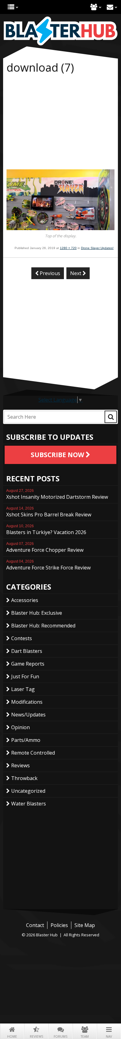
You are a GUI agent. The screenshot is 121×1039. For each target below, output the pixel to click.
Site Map (84, 925)
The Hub (11, 7)
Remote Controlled (33, 752)
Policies (59, 925)
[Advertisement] (60, 122)
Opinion (20, 727)
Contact (110, 7)
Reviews (36, 1036)
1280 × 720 (68, 248)
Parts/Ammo (25, 740)
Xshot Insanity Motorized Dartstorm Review (57, 494)
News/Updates (28, 714)
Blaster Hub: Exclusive (36, 612)
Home (12, 1036)
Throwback (24, 778)
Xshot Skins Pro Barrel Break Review (48, 512)
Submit (111, 417)
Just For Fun (25, 676)
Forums (60, 1036)
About (94, 7)
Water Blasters (28, 803)
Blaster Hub (60, 31)
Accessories (24, 600)
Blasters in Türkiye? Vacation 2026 (46, 530)
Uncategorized (28, 790)
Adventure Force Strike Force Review (48, 565)
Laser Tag (23, 689)
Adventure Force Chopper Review (44, 547)
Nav (109, 1036)
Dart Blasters (26, 651)
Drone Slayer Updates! (97, 248)
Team (85, 1036)
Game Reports (27, 663)
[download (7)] (60, 228)
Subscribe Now (58, 454)
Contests (21, 638)
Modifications (27, 701)
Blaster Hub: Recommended (43, 625)
